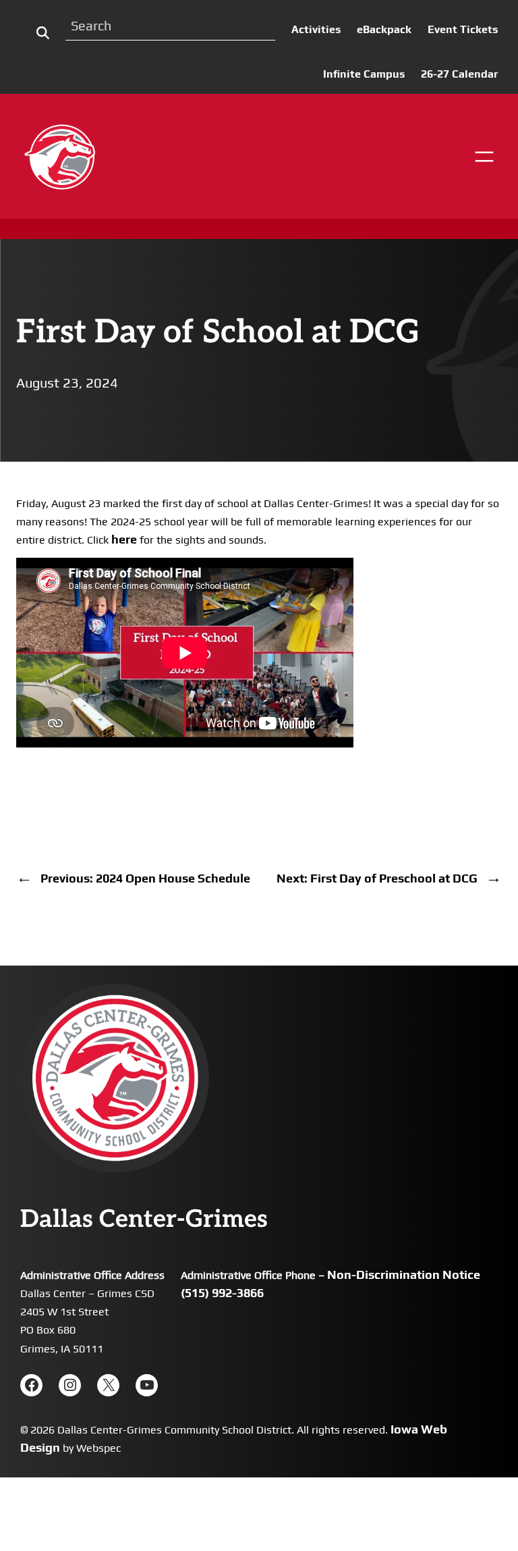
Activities (316, 29)
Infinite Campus (364, 74)
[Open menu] (484, 156)
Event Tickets (463, 29)
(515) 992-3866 (222, 1293)
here (124, 539)
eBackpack (384, 29)
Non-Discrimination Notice (403, 1274)
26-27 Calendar (459, 74)
